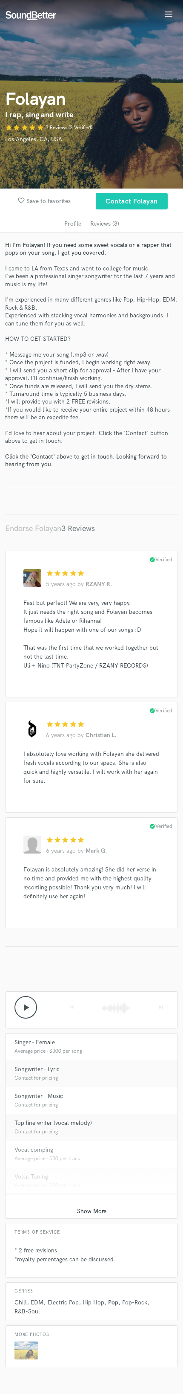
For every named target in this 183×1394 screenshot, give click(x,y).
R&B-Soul (27, 1311)
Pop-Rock (134, 1302)
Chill (20, 1302)
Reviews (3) (104, 223)
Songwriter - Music (38, 1096)
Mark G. (96, 850)
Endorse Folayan (33, 529)
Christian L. (101, 735)
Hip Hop (93, 1302)
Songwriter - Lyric (37, 1069)
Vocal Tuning (31, 1176)
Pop (113, 1302)
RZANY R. (99, 584)
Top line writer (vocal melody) (53, 1123)
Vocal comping (33, 1149)
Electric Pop (63, 1302)
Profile (72, 223)
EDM (37, 1302)
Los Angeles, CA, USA (33, 139)
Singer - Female (34, 1042)
